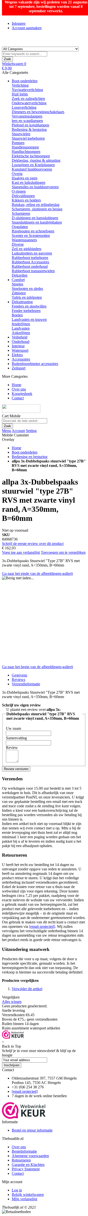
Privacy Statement (26, 1169)
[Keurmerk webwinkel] (24, 1117)
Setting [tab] (31, 431)
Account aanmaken (27, 28)
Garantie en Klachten (28, 1164)
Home (16, 448)
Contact (18, 1173)
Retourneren (21, 1160)
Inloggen (18, 23)
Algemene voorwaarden (30, 1156)
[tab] (49, 684)
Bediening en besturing (29, 457)
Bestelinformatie (24, 1151)
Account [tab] (18, 431)
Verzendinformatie (26, 684)
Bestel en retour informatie (32, 1130)
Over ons (19, 1147)
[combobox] (24, 53)
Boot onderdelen (24, 452)
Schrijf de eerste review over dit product (33, 543)
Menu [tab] (6, 431)
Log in (17, 1190)
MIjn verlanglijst (24, 1199)
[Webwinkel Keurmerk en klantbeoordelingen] (13, 1037)
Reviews (18, 679)
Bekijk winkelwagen (28, 1194)
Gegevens (19, 675)
